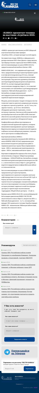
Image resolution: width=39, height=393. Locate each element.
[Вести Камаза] (9, 4)
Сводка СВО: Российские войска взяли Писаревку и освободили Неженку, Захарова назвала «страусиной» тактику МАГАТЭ (18, 255)
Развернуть (19, 384)
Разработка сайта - (30, 387)
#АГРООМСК (28, 44)
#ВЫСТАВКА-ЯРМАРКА (15, 44)
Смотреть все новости (29, 245)
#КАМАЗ (3, 44)
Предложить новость (20, 339)
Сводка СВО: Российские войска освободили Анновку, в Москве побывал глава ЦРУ (18, 266)
